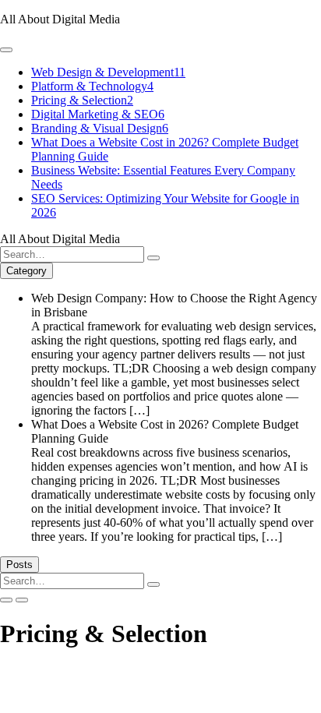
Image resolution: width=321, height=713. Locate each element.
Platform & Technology (92, 86)
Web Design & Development (108, 72)
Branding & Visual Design (99, 128)
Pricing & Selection (82, 100)
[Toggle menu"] (6, 50)
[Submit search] (153, 258)
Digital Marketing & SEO (97, 114)
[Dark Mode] (22, 600)
